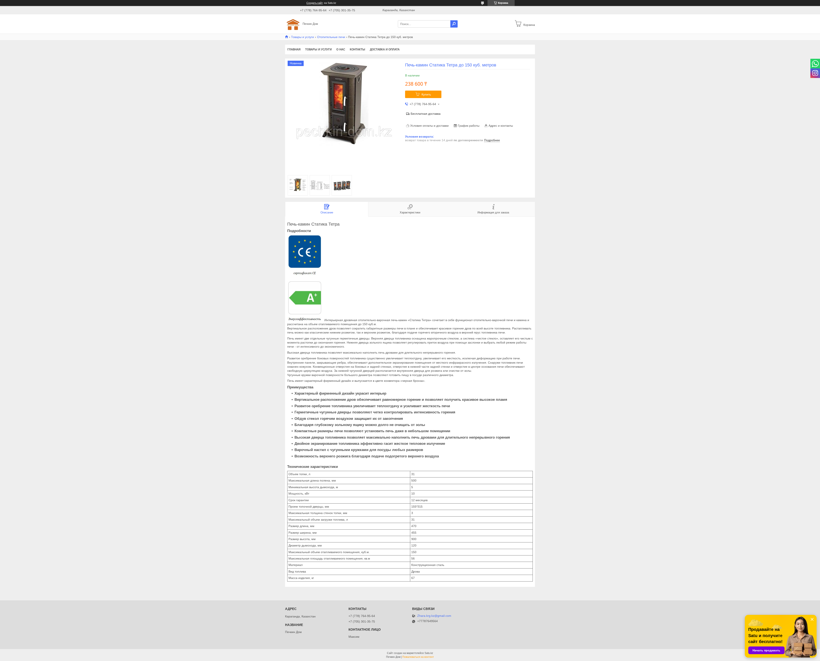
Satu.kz (429, 653)
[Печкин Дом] (292, 23)
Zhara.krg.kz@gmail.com (434, 615)
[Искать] (454, 24)
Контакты (357, 49)
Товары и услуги (302, 37)
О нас (340, 49)
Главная (293, 49)
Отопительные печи (331, 37)
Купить (426, 94)
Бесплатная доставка (426, 113)
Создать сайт (314, 2)
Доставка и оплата (385, 49)
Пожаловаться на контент (418, 656)
